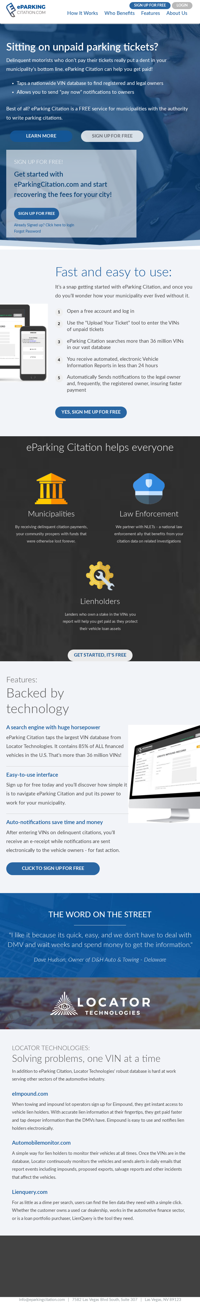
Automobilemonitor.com (41, 1143)
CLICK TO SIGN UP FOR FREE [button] (53, 868)
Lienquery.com (29, 1192)
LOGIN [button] (182, 5)
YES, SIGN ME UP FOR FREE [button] (91, 412)
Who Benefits (119, 13)
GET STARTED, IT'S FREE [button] (100, 655)
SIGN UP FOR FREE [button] (150, 5)
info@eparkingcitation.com (42, 1300)
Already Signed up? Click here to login (44, 225)
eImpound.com (30, 1094)
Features (150, 13)
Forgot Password (27, 231)
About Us (176, 13)
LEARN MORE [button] (41, 136)
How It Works (82, 13)
